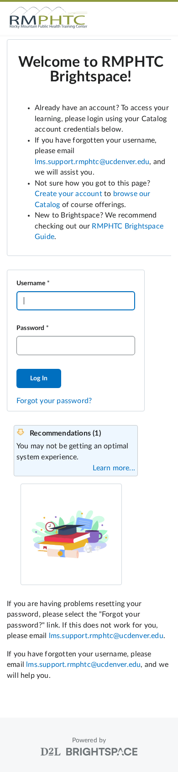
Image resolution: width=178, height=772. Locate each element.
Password (30, 328)
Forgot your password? (54, 401)
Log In (38, 378)
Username (31, 283)
